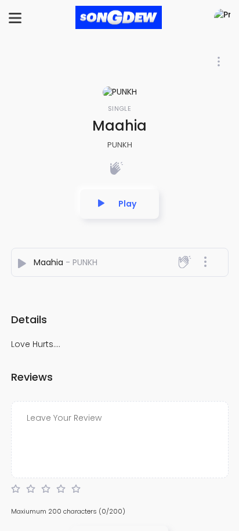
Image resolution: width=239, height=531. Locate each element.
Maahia (50, 262)
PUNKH (119, 144)
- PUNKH (81, 262)
